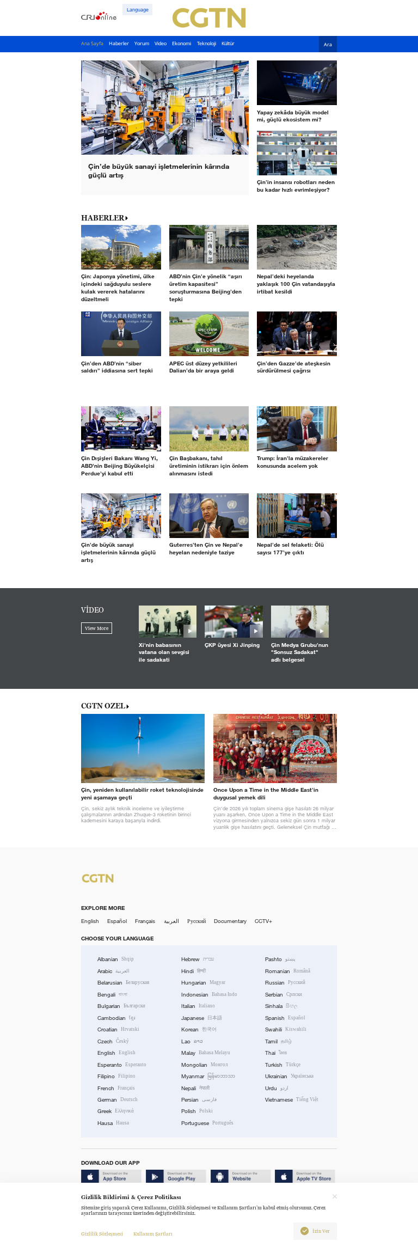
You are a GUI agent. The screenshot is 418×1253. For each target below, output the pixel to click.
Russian (285, 982)
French (116, 1088)
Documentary (230, 921)
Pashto (280, 959)
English (90, 921)
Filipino (116, 1076)
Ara (328, 44)
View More (96, 628)
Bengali (112, 994)
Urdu (276, 1088)
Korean (199, 1029)
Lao (192, 1041)
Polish (197, 1111)
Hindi (193, 971)
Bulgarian (121, 1006)
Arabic (113, 971)
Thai (276, 1052)
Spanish (285, 1018)
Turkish (282, 1064)
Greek (115, 1111)
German (117, 1099)
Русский (196, 921)
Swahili (285, 1029)
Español (117, 921)
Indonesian (209, 994)
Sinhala (281, 1006)
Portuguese (207, 1123)
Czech (113, 1041)
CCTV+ (263, 921)
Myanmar (208, 1076)
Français (145, 921)
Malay (205, 1052)
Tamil (278, 1041)
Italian (198, 1006)
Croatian (118, 1029)
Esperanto (121, 1064)
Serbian (283, 994)
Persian (199, 1099)
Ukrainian (289, 1076)
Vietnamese (291, 1099)
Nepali (195, 1088)
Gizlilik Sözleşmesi (102, 1234)
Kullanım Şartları (153, 1234)
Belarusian (123, 982)
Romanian (287, 971)
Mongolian (204, 1064)
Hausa (113, 1123)
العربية (171, 921)
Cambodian (116, 1018)
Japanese (201, 1018)
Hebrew (197, 959)
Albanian (115, 959)
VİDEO (92, 610)
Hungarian (203, 982)
